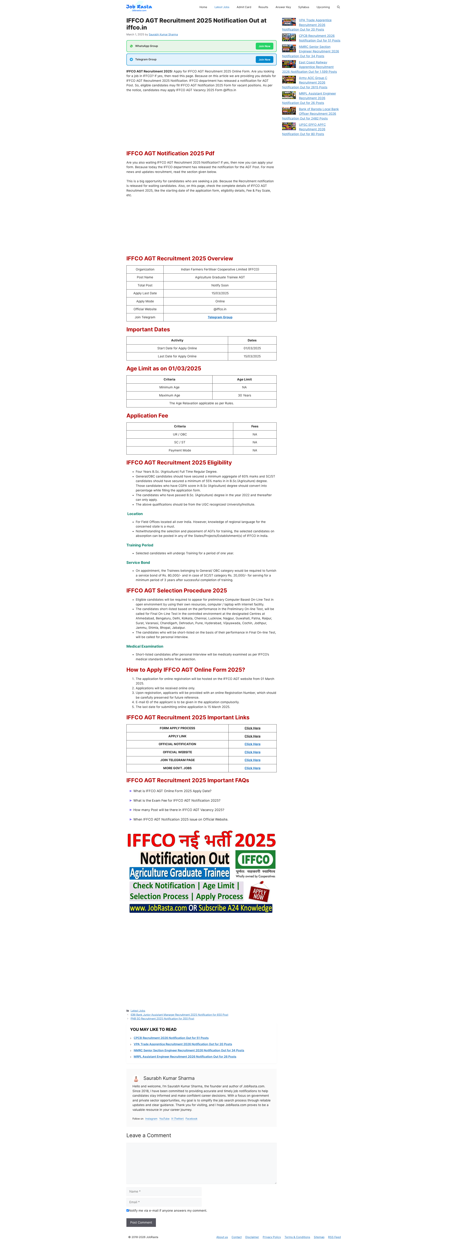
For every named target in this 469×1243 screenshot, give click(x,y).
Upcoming (323, 7)
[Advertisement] (201, 123)
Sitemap (319, 1237)
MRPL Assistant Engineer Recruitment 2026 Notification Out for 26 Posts (185, 1056)
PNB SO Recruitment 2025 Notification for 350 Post (162, 1018)
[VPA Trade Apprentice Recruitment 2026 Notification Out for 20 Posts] (289, 22)
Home (203, 7)
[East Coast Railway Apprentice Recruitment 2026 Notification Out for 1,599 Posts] (289, 64)
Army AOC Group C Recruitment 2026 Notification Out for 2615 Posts (304, 82)
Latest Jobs (222, 7)
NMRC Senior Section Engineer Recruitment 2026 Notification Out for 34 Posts (189, 1050)
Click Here (253, 744)
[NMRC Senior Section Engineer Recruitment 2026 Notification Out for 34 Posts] (289, 49)
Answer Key (283, 7)
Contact (237, 1237)
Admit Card (244, 7)
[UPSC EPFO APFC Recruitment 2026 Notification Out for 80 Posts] (289, 127)
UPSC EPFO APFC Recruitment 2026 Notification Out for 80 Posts (304, 129)
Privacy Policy (272, 1237)
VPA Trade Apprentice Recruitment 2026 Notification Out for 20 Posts (183, 1044)
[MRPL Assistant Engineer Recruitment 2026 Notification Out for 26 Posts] (289, 95)
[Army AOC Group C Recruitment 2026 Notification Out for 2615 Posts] (289, 80)
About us (222, 1237)
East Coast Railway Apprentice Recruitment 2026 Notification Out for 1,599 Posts (309, 67)
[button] (338, 7)
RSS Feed (334, 1237)
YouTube (164, 1118)
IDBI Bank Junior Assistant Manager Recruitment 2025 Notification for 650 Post (179, 1014)
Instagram (151, 1118)
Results (263, 7)
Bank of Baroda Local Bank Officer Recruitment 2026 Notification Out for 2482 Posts (310, 113)
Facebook (191, 1118)
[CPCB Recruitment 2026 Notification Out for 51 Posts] (289, 38)
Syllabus (303, 7)
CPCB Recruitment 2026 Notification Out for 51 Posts (171, 1038)
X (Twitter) (177, 1118)
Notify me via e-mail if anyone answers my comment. (168, 1210)
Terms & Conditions (297, 1237)
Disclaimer (252, 1237)
